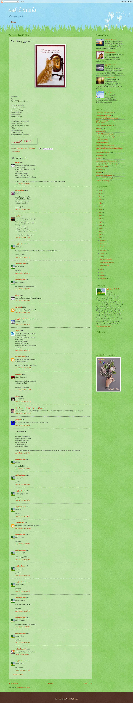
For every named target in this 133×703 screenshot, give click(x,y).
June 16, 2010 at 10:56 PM (23, 390)
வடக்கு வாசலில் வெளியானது (105, 175)
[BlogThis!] (46, 149)
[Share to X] (48, 149)
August (102, 253)
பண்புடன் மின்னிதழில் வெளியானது (106, 164)
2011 (100, 235)
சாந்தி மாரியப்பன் (20, 244)
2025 (100, 193)
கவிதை (17, 151)
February (103, 279)
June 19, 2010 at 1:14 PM (22, 575)
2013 (100, 228)
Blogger (75, 699)
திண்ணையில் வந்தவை (103, 152)
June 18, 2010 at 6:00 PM (22, 469)
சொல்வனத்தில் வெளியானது (105, 145)
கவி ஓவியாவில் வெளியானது (105, 125)
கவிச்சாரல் (22, 9)
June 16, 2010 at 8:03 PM (22, 289)
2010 (100, 238)
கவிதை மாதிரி (100, 131)
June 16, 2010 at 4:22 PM (22, 237)
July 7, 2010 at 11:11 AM (22, 670)
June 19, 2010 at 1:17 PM (22, 643)
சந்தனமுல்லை (19, 190)
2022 (100, 203)
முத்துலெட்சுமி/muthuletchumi (24, 319)
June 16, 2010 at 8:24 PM (22, 312)
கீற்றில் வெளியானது (102, 139)
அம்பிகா (17, 216)
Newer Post (13, 683)
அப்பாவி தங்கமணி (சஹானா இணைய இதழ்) (28, 408)
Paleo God (18, 307)
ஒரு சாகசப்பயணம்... (111, 65)
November (103, 244)
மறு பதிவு (99, 172)
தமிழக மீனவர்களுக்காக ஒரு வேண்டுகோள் (109, 148)
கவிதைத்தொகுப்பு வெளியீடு (105, 134)
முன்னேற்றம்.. (109, 92)
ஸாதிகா (17, 331)
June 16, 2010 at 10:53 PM (23, 368)
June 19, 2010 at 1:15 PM (22, 591)
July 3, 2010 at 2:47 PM (22, 654)
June (101, 256)
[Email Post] (39, 148)
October (102, 247)
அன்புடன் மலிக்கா (20, 649)
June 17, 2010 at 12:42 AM (23, 413)
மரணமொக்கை (101, 169)
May (101, 269)
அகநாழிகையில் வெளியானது (105, 112)
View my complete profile (103, 326)
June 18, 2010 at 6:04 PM (22, 516)
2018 (100, 212)
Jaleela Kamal (19, 522)
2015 (100, 222)
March (102, 276)
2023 (100, 200)
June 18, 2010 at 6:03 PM (22, 485)
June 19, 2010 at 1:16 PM (22, 627)
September (103, 250)
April (102, 272)
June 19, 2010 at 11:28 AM (23, 528)
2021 (100, 206)
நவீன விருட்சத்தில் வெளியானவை (106, 161)
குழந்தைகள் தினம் (102, 142)
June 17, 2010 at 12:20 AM (23, 401)
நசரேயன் (18, 420)
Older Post (88, 683)
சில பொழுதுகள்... (110, 52)
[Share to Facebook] (50, 149)
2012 (100, 232)
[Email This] (44, 149)
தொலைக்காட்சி (101, 155)
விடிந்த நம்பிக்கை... (110, 77)
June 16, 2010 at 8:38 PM (22, 324)
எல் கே (17, 162)
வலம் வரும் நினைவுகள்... (107, 262)
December (103, 241)
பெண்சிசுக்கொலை (102, 166)
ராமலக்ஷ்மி (18, 374)
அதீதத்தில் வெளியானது (103, 115)
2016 (100, 219)
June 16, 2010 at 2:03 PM (22, 210)
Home (13, 21)
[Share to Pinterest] (52, 149)
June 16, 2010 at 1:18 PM (22, 184)
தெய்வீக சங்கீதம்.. (110, 39)
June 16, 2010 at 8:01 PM (22, 257)
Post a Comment (18, 674)
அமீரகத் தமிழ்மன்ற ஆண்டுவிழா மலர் (107, 118)
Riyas (17, 396)
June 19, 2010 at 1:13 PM (22, 544)
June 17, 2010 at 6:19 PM (22, 453)
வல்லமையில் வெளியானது (104, 178)
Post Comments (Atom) (23, 688)
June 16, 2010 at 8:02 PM (22, 273)
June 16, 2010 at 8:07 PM (22, 301)
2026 (100, 190)
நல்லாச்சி (99, 158)
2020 (100, 209)
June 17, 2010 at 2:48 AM (22, 425)
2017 (100, 216)
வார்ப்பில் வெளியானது (103, 181)
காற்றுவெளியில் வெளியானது (105, 137)
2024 (100, 197)
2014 (100, 225)
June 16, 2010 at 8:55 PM (22, 350)
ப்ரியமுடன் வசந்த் (20, 356)
